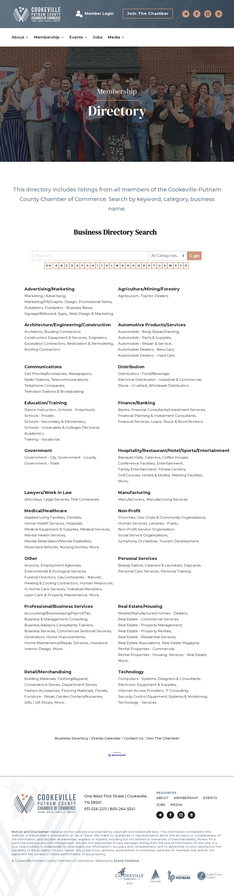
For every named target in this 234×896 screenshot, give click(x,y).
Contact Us (134, 738)
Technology (131, 671)
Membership (47, 37)
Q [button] (139, 265)
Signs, (63, 313)
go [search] (196, 255)
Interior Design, (37, 649)
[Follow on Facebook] (196, 14)
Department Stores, (79, 684)
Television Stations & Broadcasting (54, 391)
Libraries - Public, (164, 523)
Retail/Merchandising (47, 671)
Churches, (127, 517)
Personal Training (176, 571)
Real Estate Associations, (139, 643)
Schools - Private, (39, 415)
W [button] (170, 265)
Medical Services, (95, 529)
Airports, (31, 565)
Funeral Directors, (40, 577)
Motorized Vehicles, (41, 547)
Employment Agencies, (61, 565)
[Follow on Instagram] (207, 14)
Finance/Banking (136, 402)
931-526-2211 (95, 809)
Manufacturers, (131, 499)
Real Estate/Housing (140, 606)
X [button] (176, 265)
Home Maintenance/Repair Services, (56, 643)
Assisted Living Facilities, (44, 517)
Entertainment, (170, 463)
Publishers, (33, 308)
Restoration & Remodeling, (90, 343)
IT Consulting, (177, 690)
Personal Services (137, 558)
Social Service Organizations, (143, 535)
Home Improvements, (65, 637)
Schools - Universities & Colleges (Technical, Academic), (62, 430)
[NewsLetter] (218, 14)
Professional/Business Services (58, 606)
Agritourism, (128, 296)
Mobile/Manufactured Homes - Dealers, (153, 613)
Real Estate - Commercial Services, (148, 619)
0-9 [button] (48, 265)
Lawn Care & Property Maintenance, (56, 595)
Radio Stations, (37, 379)
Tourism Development (179, 541)
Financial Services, (134, 421)
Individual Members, (84, 589)
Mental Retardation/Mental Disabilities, (58, 541)
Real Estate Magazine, (181, 643)
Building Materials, (40, 679)
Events (76, 37)
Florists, (101, 690)
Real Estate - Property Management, (150, 625)
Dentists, (74, 517)
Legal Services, (56, 499)
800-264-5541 (122, 809)
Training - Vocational (42, 439)
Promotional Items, (95, 302)
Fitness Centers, (172, 469)
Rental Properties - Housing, (143, 655)
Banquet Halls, (131, 457)
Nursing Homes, (74, 547)
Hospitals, (74, 523)
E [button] (77, 265)
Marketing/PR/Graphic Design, (50, 302)
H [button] (93, 265)
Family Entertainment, (137, 469)
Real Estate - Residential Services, (147, 637)
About (18, 37)
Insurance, (99, 643)
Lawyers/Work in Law (48, 492)
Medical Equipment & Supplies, (51, 529)
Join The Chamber (148, 13)
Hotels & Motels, (156, 475)
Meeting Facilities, (187, 475)
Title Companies (85, 499)
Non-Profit (129, 510)
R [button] (144, 265)
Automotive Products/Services (152, 324)
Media (114, 37)
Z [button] (186, 265)
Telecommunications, (69, 379)
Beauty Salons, (131, 565)
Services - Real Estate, (188, 655)
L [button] (112, 265)
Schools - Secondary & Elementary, (55, 421)
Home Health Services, (44, 523)
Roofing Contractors (42, 349)
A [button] (56, 265)
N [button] (123, 265)
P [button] (133, 265)
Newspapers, (80, 373)
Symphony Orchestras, (138, 541)
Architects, (33, 331)
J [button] (102, 265)
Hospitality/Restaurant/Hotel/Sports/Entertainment (173, 450)
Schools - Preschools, (76, 410)
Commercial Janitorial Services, (84, 631)
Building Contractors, (62, 331)
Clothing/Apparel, (73, 679)
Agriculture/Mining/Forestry (149, 289)
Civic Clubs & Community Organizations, (171, 517)
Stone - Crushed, (132, 385)
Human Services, (133, 523)
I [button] (97, 265)
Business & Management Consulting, (56, 619)
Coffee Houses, (175, 457)
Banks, (124, 410)
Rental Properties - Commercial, (146, 649)
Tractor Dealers (154, 296)
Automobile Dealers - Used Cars (146, 355)
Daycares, (192, 565)
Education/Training (45, 402)
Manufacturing (134, 492)
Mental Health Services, (45, 535)
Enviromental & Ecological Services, (55, 571)
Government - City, (40, 457)
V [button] (165, 265)
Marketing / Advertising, (45, 296)
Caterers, (153, 457)
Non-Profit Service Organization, (146, 529)
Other (30, 558)
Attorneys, (33, 499)
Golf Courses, (129, 475)
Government (38, 450)
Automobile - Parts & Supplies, (144, 337)
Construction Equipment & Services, (55, 337)
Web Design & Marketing (91, 313)
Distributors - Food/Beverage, (144, 373)
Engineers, (98, 337)
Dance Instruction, (40, 410)
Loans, (156, 421)
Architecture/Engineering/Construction (67, 324)
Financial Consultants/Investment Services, (168, 410)
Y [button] (181, 265)
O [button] (128, 265)
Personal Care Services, (138, 571)
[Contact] (185, 14)
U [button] (160, 265)
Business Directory (71, 738)
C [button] (67, 265)
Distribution (131, 366)
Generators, (34, 637)
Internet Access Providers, (141, 690)
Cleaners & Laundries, (164, 565)
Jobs (98, 37)
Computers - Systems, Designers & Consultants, (159, 679)
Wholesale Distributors (169, 385)
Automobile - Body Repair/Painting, (149, 331)
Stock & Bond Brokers (183, 421)
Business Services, (40, 631)
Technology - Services (137, 702)
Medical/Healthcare (45, 510)
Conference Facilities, (136, 463)
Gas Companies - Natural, (79, 577)
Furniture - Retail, (39, 696)
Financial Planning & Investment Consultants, (157, 415)
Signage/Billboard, (40, 313)
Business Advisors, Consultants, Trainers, (58, 625)
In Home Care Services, (45, 589)
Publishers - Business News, (69, 308)
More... (124, 481)
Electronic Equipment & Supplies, (147, 684)
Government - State (41, 463)
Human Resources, (96, 583)
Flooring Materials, (77, 690)
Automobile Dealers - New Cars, (146, 349)
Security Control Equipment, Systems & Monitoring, (162, 696)
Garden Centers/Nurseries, (79, 696)
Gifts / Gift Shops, (38, 702)
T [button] (154, 265)
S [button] (149, 265)
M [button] (117, 265)
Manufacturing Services (167, 499)
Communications (43, 366)
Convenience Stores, (42, 684)
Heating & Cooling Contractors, (51, 583)
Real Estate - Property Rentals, (144, 631)
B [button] (62, 265)
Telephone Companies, (44, 385)
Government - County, (77, 457)
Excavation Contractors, (45, 343)
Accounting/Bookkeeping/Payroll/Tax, (57, 613)
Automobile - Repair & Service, (145, 343)
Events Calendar (106, 738)
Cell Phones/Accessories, (45, 373)
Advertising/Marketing (49, 289)
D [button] (72, 265)
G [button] (87, 265)
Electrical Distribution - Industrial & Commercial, (160, 379)
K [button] (107, 265)
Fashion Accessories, (42, 690)
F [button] (82, 265)
